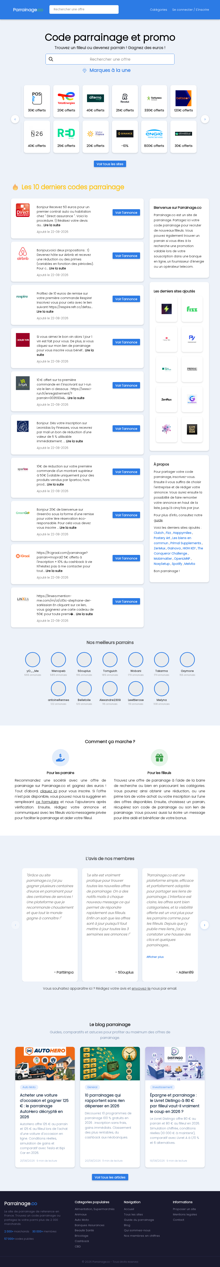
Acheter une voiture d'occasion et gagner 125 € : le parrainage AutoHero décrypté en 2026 (44, 1106)
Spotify (177, 564)
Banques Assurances (89, 1225)
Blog (127, 1225)
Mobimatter (163, 558)
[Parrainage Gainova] (192, 399)
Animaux (81, 1214)
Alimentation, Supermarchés (95, 1209)
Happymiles (182, 533)
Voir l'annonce (126, 212)
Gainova (174, 548)
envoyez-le (141, 988)
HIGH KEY (189, 548)
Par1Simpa (65, 972)
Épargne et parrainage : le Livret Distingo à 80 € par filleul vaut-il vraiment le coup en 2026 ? (174, 1103)
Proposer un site (184, 1209)
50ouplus (126, 972)
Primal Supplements (185, 543)
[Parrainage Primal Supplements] (192, 369)
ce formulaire (47, 801)
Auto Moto (82, 1220)
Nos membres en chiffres (142, 1236)
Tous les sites (133, 1214)
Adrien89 (186, 972)
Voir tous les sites (110, 164)
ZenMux (159, 548)
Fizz (168, 533)
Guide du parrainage (139, 1220)
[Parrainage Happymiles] (166, 339)
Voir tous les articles (110, 1177)
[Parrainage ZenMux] (166, 399)
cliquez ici (48, 791)
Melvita (189, 564)
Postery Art (162, 538)
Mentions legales (185, 1214)
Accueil (129, 1209)
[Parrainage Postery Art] (192, 339)
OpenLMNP (182, 558)
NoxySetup (162, 564)
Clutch (159, 533)
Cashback (82, 1241)
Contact (178, 1220)
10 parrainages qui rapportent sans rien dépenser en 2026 (105, 1100)
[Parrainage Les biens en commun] (166, 369)
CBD (78, 1246)
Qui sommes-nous (137, 1230)
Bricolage (81, 1236)
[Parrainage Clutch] (166, 309)
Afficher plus (155, 957)
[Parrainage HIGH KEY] (166, 429)
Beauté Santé (84, 1230)
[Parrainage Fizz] (192, 309)
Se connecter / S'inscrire (190, 10)
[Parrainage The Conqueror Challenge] (192, 429)
